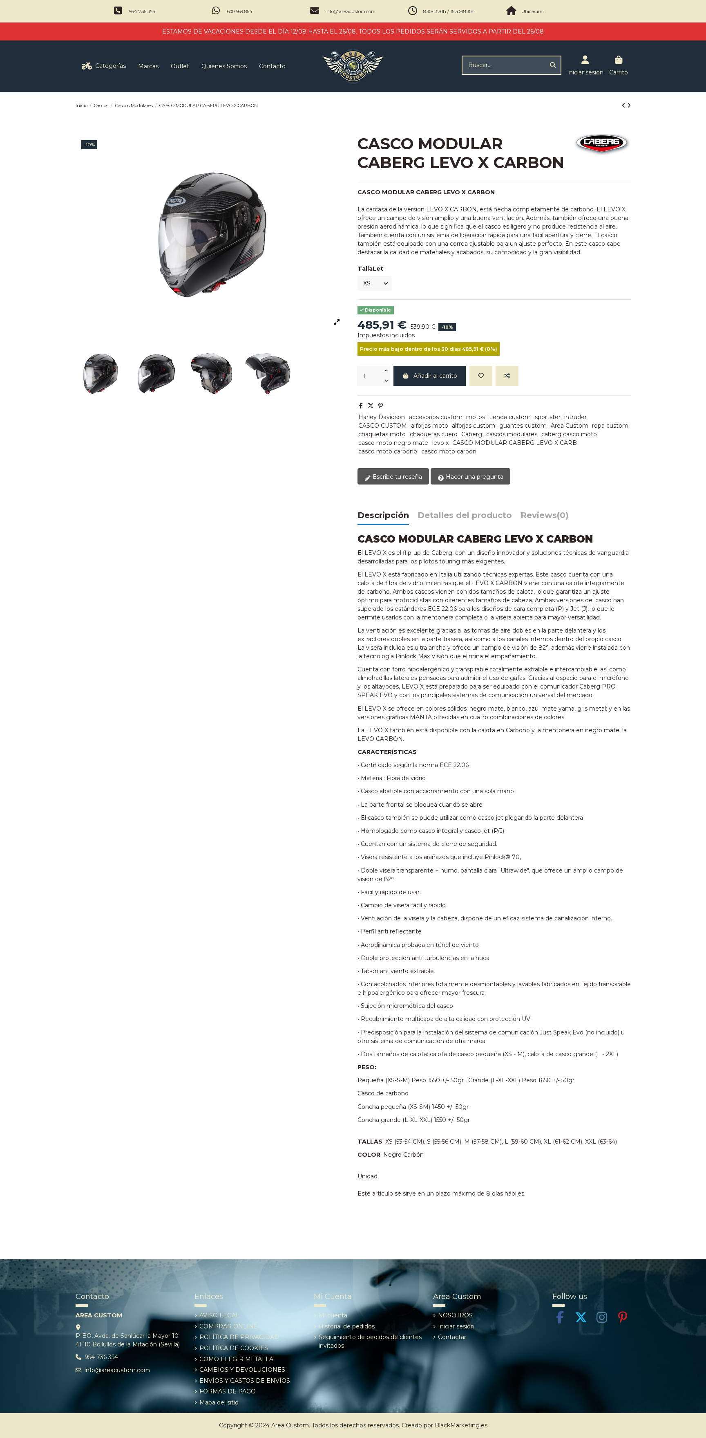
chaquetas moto (382, 434)
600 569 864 (239, 11)
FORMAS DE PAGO (227, 1391)
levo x (440, 442)
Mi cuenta (333, 1315)
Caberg (471, 434)
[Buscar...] (552, 65)
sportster (548, 417)
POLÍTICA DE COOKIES (233, 1348)
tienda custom (510, 417)
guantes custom (523, 425)
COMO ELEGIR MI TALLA (236, 1359)
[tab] (545, 517)
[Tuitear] (370, 405)
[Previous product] (624, 105)
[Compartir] (361, 405)
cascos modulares (511, 434)
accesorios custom (435, 417)
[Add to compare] (507, 376)
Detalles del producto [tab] (465, 515)
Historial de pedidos (347, 1326)
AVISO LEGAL (219, 1315)
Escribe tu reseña (396, 476)
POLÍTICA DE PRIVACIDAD (239, 1337)
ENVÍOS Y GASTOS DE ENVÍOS (244, 1380)
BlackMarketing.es (461, 1425)
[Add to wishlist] (480, 376)
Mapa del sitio (219, 1402)
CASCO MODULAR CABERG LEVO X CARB (514, 442)
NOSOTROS (455, 1315)
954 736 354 (142, 11)
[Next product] (629, 105)
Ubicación (532, 11)
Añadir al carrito (435, 375)
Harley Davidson (381, 417)
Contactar (452, 1337)
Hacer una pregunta (473, 476)
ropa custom (610, 425)
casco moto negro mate (393, 442)
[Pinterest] (380, 405)
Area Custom (569, 425)
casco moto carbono (387, 451)
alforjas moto (429, 425)
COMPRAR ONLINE (228, 1326)
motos (475, 417)
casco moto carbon (448, 451)
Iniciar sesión (456, 1326)
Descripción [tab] (383, 515)
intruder (575, 417)
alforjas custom (473, 425)
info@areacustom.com (350, 11)
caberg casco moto (569, 434)
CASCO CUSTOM (382, 425)
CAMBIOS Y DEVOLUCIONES (242, 1369)
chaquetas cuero (434, 434)
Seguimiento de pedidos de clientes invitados (370, 1341)
